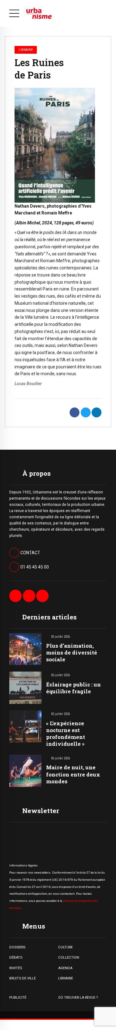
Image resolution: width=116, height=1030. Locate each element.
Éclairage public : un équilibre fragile (73, 688)
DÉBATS (15, 957)
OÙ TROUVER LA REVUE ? (78, 997)
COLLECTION (68, 957)
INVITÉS (15, 968)
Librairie (26, 49)
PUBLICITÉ (17, 997)
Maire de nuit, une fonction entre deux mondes (73, 774)
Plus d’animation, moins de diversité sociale (71, 652)
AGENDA (65, 968)
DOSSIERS (17, 947)
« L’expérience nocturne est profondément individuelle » (65, 733)
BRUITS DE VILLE (22, 978)
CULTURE (65, 947)
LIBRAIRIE (65, 978)
